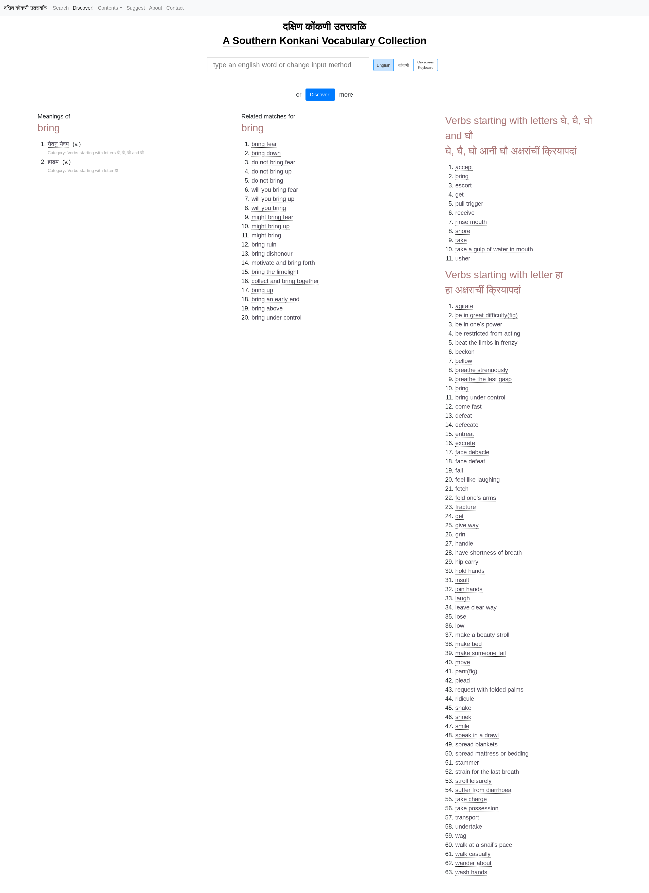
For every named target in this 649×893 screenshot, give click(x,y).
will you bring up (272, 198)
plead (462, 680)
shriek (463, 716)
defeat (463, 415)
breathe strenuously (481, 369)
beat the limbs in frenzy (486, 342)
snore (462, 230)
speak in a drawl (477, 735)
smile (462, 726)
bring (461, 176)
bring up (262, 290)
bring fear (264, 144)
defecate (466, 424)
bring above (267, 308)
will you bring (268, 207)
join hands (468, 589)
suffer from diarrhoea (483, 789)
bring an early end (275, 299)
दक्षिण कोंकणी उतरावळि (25, 8)
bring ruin (263, 244)
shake (463, 707)
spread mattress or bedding (492, 753)
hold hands (469, 570)
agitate (464, 306)
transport (467, 817)
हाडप (53, 161)
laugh (462, 598)
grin (460, 534)
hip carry (466, 561)
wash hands (471, 872)
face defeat (470, 461)
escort (463, 185)
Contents (108, 8)
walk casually (473, 853)
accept (464, 167)
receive (465, 212)
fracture (465, 506)
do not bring (267, 180)
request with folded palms (489, 689)
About (155, 8)
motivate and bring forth (283, 262)
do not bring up (271, 171)
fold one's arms (475, 497)
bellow (463, 360)
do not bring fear (273, 162)
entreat (464, 433)
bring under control (276, 317)
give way (467, 525)
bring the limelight (274, 271)
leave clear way (476, 607)
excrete (465, 443)
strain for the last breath (487, 771)
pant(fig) (466, 671)
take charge (471, 799)
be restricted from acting (487, 333)
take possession (476, 808)
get (459, 194)
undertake (468, 826)
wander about (473, 863)
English (383, 65)
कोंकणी (403, 65)
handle (464, 543)
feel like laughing (477, 479)
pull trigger (469, 203)
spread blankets (476, 744)
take (461, 240)
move (462, 662)
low (459, 625)
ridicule (464, 698)
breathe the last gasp (483, 379)
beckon (465, 351)
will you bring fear (274, 189)
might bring (266, 235)
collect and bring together (285, 280)
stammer (467, 762)
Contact (175, 8)
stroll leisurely (473, 780)
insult (462, 579)
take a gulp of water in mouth (494, 249)
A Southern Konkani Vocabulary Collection (324, 40)
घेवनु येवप (58, 144)
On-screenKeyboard (425, 65)
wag (460, 835)
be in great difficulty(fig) (486, 315)
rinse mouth (471, 221)
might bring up (270, 226)
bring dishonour (272, 253)
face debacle (472, 452)
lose (460, 616)
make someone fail (480, 653)
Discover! (83, 8)
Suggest (136, 8)
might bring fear (272, 217)
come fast (468, 406)
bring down (266, 153)
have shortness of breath (488, 552)
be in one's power (478, 324)
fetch (461, 488)
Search (61, 8)
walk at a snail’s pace (483, 844)
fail (459, 470)
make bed (468, 643)
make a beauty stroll (482, 634)
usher (462, 258)
